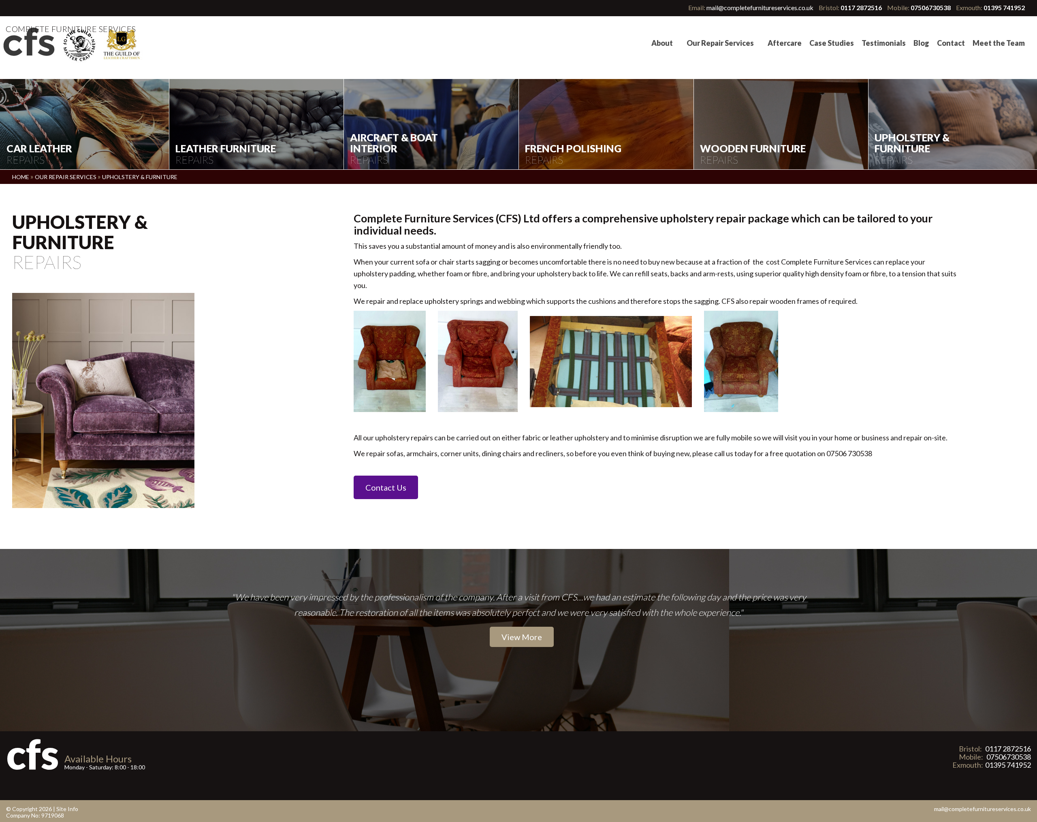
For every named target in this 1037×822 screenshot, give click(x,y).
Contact (951, 42)
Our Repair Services (720, 42)
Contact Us (385, 487)
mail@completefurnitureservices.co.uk (759, 7)
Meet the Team (999, 42)
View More (521, 637)
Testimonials (884, 42)
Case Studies (831, 42)
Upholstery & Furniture (139, 176)
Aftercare (785, 42)
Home (21, 176)
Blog (921, 42)
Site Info (67, 809)
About (662, 42)
